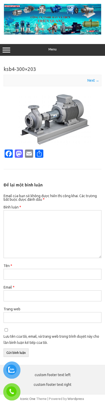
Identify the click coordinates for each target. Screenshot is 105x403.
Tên (8, 266)
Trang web (12, 309)
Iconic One (27, 398)
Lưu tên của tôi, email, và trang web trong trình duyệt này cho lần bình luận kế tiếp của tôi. (51, 339)
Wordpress (76, 398)
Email (9, 287)
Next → (93, 80)
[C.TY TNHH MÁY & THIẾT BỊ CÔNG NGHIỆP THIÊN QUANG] (52, 33)
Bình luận (12, 207)
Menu (52, 49)
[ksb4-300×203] (52, 119)
